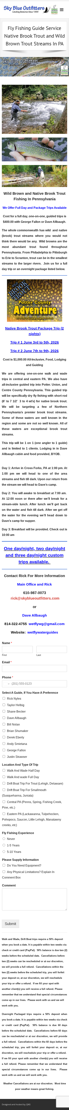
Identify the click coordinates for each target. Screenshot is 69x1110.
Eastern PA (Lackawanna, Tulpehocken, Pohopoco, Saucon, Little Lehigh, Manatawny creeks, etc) (31, 819)
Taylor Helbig (15, 705)
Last (38, 655)
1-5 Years (13, 845)
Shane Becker (16, 711)
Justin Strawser (17, 756)
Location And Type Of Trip (20, 764)
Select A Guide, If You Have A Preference (30, 692)
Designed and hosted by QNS (16, 1104)
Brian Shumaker (17, 730)
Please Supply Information (20, 859)
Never (11, 838)
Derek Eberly (15, 737)
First (4, 655)
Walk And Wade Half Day (23, 770)
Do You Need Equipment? (24, 865)
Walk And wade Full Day (23, 777)
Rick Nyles (14, 698)
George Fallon (16, 750)
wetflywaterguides (42, 632)
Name (7, 643)
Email (7, 662)
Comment (9, 885)
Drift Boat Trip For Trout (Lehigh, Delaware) (35, 783)
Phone (7, 677)
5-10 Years (14, 851)
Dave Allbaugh (16, 718)
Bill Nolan (13, 724)
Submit (10, 924)
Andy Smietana (17, 743)
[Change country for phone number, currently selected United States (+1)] (6, 683)
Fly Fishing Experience (18, 833)
